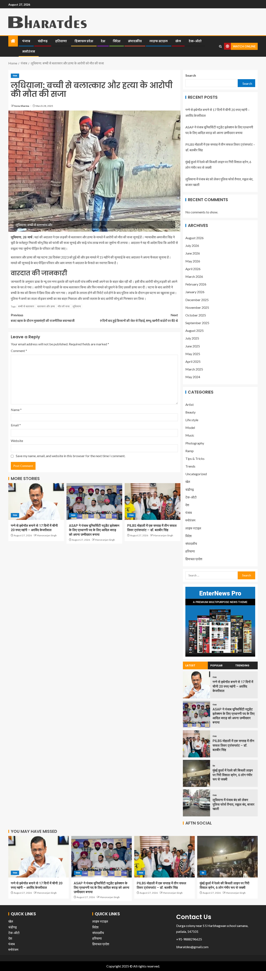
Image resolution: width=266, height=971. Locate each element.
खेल (178, 41)
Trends (190, 466)
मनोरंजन (28, 51)
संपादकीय (135, 41)
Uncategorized (196, 474)
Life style (191, 420)
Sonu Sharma (22, 105)
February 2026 (195, 284)
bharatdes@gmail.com (192, 947)
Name (16, 410)
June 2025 (192, 346)
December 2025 (197, 300)
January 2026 (194, 292)
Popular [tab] (216, 665)
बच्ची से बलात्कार (26, 306)
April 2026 (193, 269)
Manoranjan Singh (47, 535)
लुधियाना (77, 306)
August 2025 (194, 330)
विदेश (116, 41)
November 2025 (197, 307)
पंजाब (26, 41)
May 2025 (192, 354)
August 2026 (194, 238)
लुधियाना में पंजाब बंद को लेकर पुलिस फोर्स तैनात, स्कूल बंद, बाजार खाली (233, 804)
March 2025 (194, 369)
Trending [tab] (242, 665)
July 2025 (192, 338)
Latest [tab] (190, 665)
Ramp (189, 451)
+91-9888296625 (189, 939)
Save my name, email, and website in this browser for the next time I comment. (70, 456)
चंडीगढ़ (43, 41)
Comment (19, 351)
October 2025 (195, 315)
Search (190, 75)
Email (16, 425)
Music (189, 435)
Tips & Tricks (194, 458)
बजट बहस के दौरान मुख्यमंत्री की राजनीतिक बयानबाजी (43, 317)
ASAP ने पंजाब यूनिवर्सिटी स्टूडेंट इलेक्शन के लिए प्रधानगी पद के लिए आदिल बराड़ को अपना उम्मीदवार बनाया (94, 530)
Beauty (190, 412)
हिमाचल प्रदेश (84, 41)
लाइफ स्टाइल (158, 41)
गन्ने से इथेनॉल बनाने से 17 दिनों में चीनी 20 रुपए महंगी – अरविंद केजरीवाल (233, 686)
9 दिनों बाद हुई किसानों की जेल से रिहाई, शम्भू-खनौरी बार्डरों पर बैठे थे (139, 317)
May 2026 (192, 261)
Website (17, 441)
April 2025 (193, 361)
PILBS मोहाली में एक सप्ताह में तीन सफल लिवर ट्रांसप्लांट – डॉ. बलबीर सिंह (233, 745)
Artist (189, 404)
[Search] (220, 46)
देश (103, 41)
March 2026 (194, 276)
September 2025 (197, 323)
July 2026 (192, 245)
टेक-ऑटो (195, 41)
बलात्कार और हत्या (46, 306)
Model (190, 428)
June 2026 (192, 253)
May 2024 (192, 377)
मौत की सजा (64, 306)
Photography (194, 443)
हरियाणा (61, 41)
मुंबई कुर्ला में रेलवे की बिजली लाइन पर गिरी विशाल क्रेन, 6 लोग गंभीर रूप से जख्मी (233, 774)
